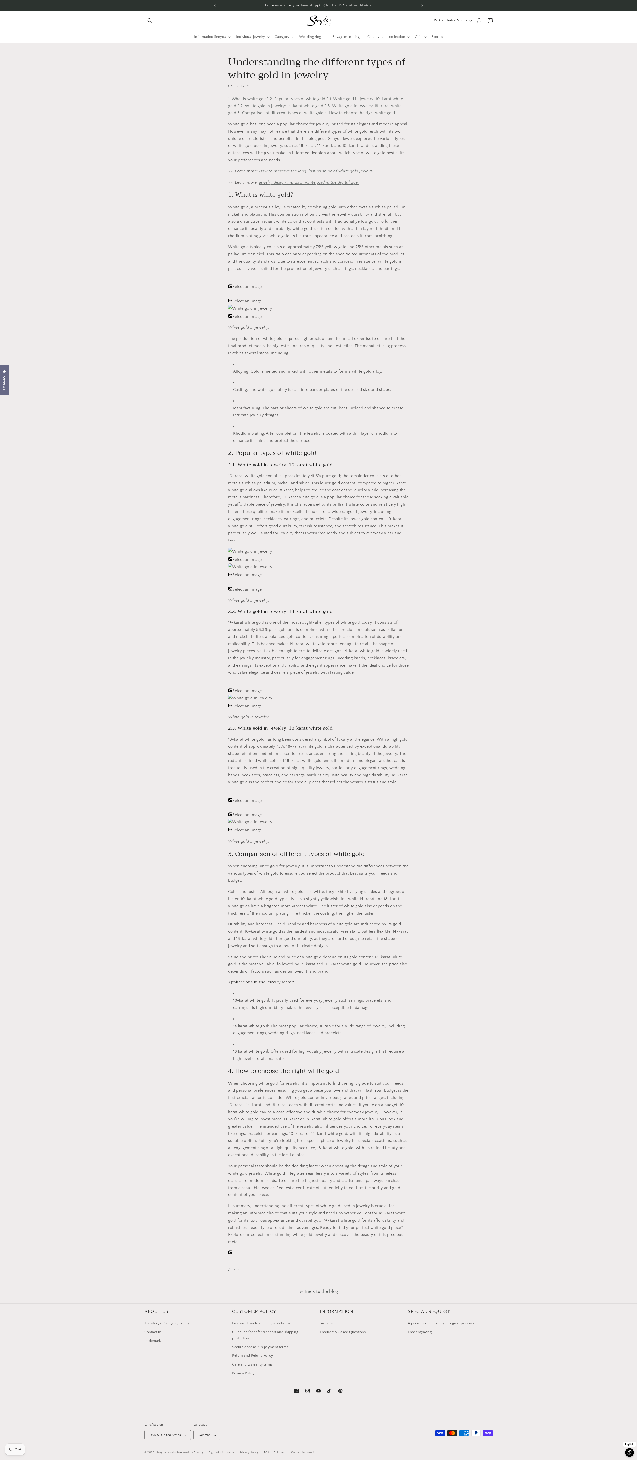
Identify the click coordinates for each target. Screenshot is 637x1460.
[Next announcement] (422, 5)
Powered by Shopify (190, 1452)
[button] (149, 20)
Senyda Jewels (166, 1452)
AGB (266, 1452)
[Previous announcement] (215, 5)
